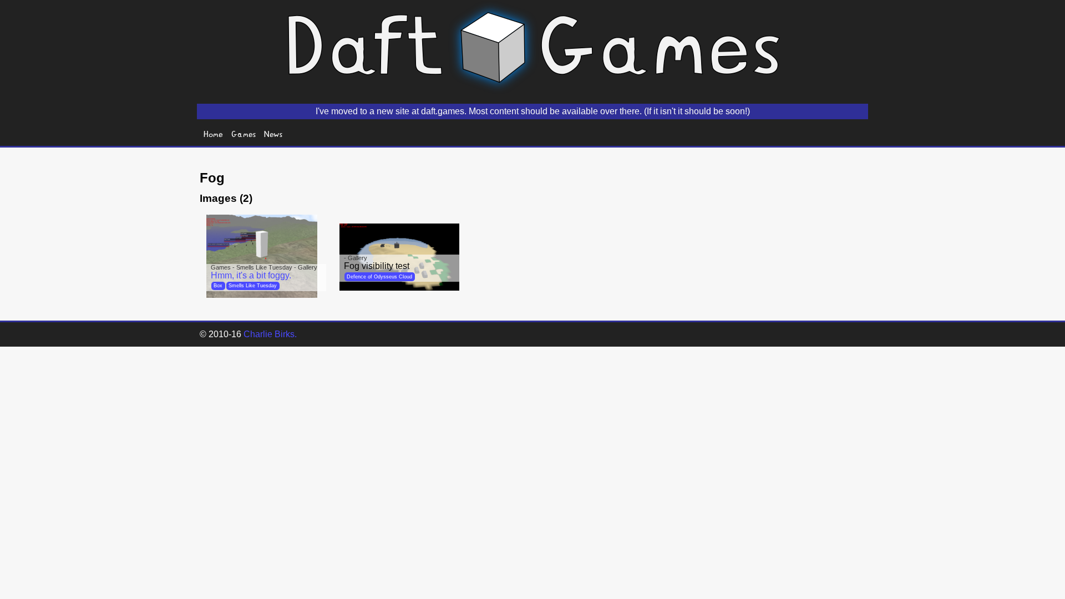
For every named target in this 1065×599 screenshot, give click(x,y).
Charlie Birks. (270, 334)
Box (218, 285)
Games (243, 133)
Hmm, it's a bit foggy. (251, 275)
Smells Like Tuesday (253, 285)
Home (213, 133)
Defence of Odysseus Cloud (379, 277)
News (273, 133)
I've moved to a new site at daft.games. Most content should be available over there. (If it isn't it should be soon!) (533, 111)
